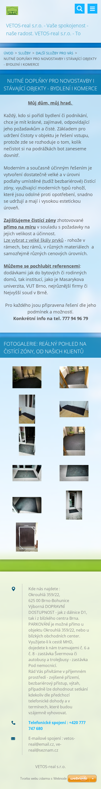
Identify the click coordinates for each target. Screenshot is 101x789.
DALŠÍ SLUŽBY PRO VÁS (54, 53)
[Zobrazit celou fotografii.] (27, 377)
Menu (92, 9)
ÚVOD (8, 53)
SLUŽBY (24, 53)
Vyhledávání (80, 9)
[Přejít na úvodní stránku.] (50, 11)
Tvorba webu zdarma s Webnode (43, 778)
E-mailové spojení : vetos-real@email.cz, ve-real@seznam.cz (51, 744)
